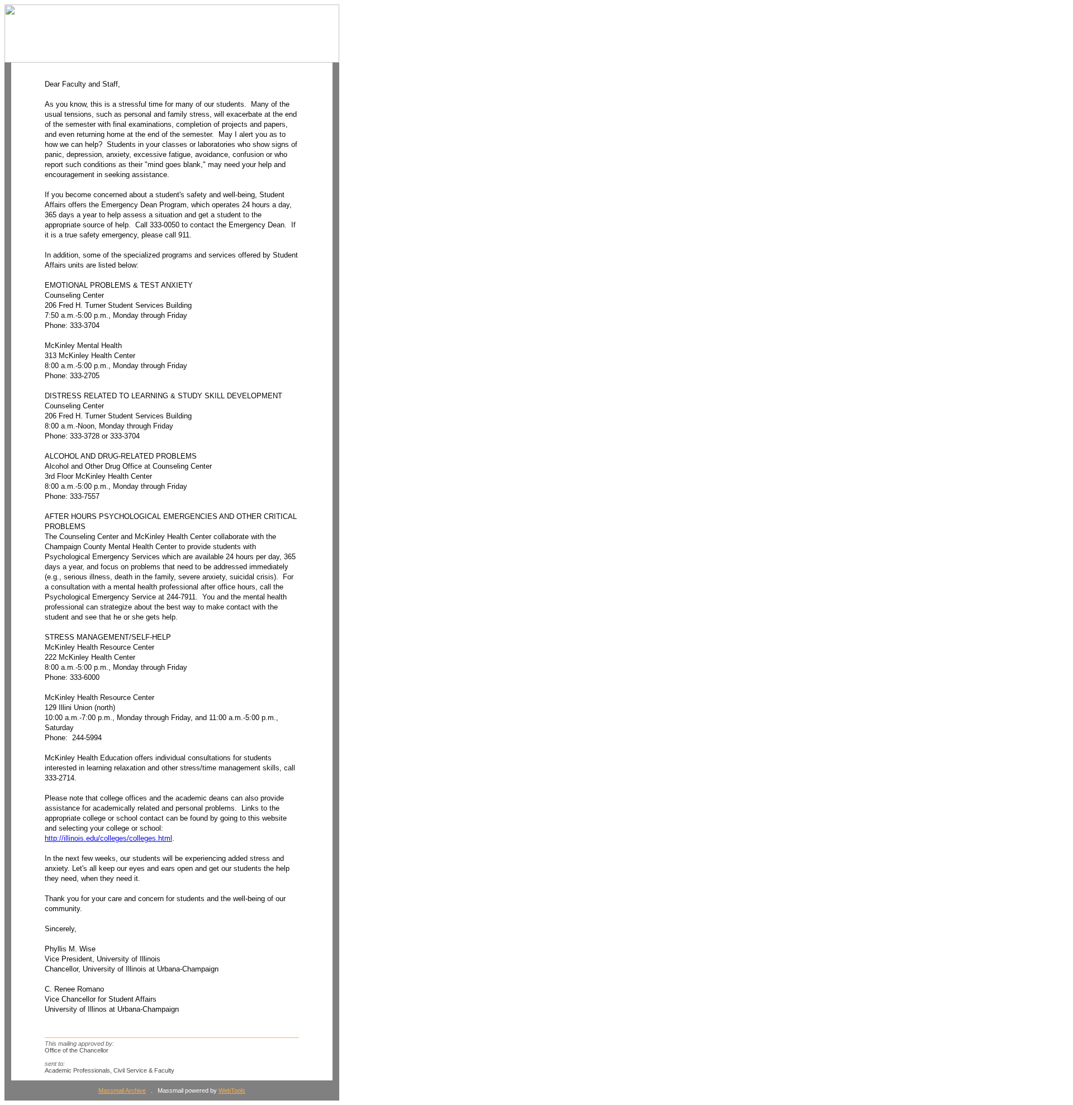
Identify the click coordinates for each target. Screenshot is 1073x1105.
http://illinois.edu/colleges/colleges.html (108, 838)
